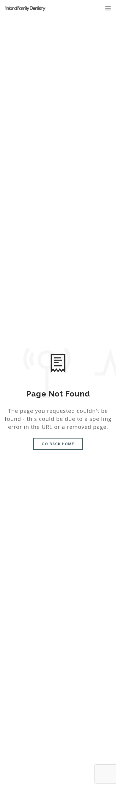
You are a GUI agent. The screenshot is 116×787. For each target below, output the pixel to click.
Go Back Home (58, 444)
